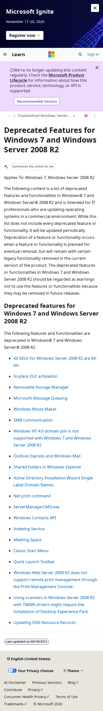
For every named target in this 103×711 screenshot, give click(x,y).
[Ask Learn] (86, 116)
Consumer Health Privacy (25, 696)
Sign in (93, 54)
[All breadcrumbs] (8, 116)
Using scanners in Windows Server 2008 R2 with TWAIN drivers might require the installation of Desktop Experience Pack (54, 604)
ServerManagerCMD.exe (37, 507)
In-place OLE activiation (36, 376)
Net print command (32, 496)
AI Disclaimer (15, 682)
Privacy (34, 689)
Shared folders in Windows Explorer (48, 467)
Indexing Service (29, 529)
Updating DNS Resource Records (45, 622)
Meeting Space (28, 539)
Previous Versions (47, 682)
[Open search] (80, 54)
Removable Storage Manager (41, 387)
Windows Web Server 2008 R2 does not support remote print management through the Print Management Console (55, 579)
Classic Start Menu (31, 550)
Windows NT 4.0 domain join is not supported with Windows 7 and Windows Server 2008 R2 (52, 438)
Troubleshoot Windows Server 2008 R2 (45, 115)
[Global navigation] (5, 54)
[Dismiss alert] (95, 8)
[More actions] (94, 116)
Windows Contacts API (35, 518)
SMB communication (33, 420)
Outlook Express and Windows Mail (47, 456)
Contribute (13, 689)
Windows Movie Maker (35, 409)
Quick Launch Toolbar (34, 561)
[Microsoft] (51, 54)
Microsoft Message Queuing (41, 398)
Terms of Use (67, 696)
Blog (71, 682)
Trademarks (14, 704)
